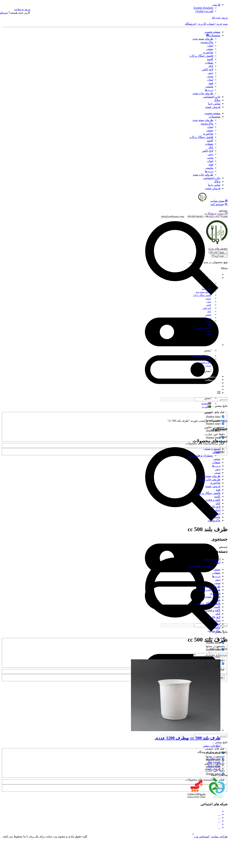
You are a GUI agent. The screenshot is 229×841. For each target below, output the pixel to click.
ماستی (209, 86)
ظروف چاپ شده (203, 93)
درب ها (209, 89)
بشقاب (209, 62)
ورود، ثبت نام (220, 17)
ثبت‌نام (4, 12)
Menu (224, 268)
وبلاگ (217, 100)
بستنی (209, 48)
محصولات (214, 35)
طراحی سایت (219, 836)
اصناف (216, 452)
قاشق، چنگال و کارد (201, 55)
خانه (225, 420)
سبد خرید (222, 23)
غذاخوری (208, 52)
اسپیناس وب (201, 836)
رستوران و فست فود (200, 455)
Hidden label (213, 416)
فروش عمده (212, 106)
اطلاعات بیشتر (211, 745)
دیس (210, 72)
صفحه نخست (212, 31)
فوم (211, 83)
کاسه (210, 59)
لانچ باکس (207, 69)
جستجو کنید (217, 204)
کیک (210, 65)
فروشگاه (190, 23)
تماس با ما (214, 103)
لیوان (210, 45)
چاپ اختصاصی (211, 96)
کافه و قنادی (212, 499)
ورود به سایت (22, 9)
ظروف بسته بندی (202, 38)
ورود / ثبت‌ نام (217, 252)
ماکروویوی (206, 42)
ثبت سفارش (213, 758)
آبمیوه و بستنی (211, 448)
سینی (210, 76)
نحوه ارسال (213, 761)
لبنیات (216, 510)
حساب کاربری (206, 23)
